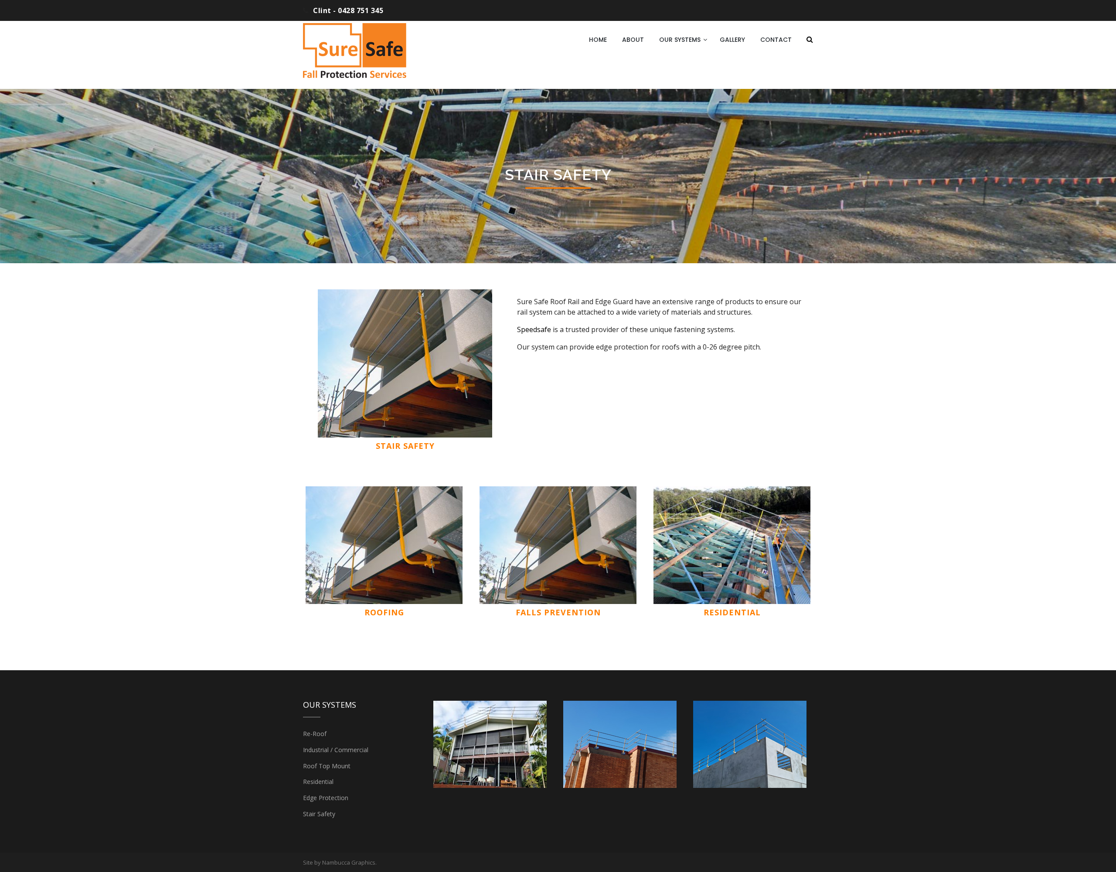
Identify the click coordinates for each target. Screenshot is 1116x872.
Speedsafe (534, 329)
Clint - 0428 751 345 (348, 10)
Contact (776, 39)
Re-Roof (315, 733)
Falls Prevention (558, 612)
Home (598, 39)
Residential (732, 612)
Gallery (732, 39)
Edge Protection (325, 798)
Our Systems (680, 39)
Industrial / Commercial (335, 750)
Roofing (384, 612)
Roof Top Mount (326, 766)
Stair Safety (319, 814)
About (633, 39)
